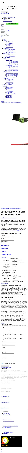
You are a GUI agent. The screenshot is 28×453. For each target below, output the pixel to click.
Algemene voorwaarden (8, 421)
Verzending (6, 413)
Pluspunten (4, 352)
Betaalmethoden (7, 414)
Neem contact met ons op (9, 17)
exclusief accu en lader (6, 230)
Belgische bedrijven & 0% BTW (10, 426)
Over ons (5, 433)
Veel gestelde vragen (8, 432)
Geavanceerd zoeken (5, 30)
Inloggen (5, 19)
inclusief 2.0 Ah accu (17, 230)
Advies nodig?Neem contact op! (5, 34)
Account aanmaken (7, 21)
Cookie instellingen (7, 427)
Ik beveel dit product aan (9, 363)
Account (2, 101)
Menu (2, 36)
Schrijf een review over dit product (8, 218)
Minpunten (4, 358)
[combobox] (7, 29)
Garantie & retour (7, 419)
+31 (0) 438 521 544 (5, 396)
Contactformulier (4, 408)
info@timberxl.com (5, 402)
